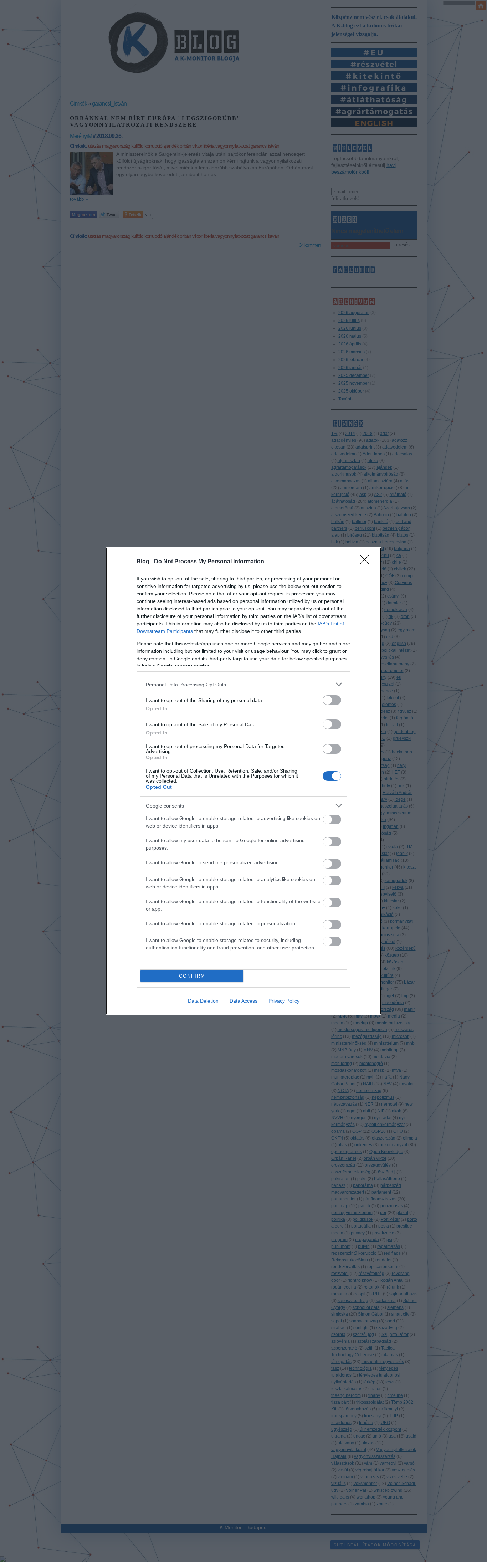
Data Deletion (203, 1001)
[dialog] (243, 781)
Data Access (243, 1001)
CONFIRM (192, 976)
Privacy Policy (283, 1001)
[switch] (332, 700)
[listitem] (243, 684)
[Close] (367, 562)
